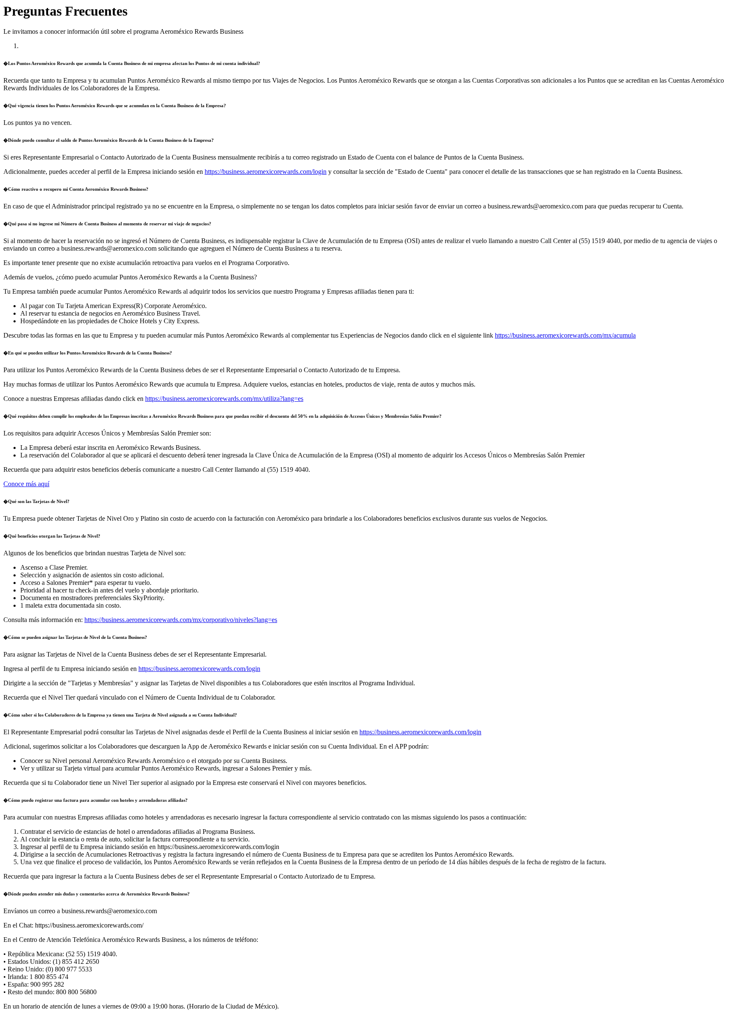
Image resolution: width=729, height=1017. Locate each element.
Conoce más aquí (26, 483)
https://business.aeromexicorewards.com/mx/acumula (565, 335)
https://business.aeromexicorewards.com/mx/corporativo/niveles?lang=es (180, 619)
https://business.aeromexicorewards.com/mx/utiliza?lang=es (224, 398)
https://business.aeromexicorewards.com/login (266, 171)
